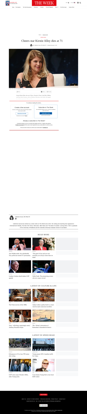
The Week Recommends (27, 7)
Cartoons (42, 7)
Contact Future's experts (33, 399)
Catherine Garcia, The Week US (40, 45)
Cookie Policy (62, 399)
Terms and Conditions (45, 399)
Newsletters (36, 7)
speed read (43, 37)
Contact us (45, 127)
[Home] (13, 7)
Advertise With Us (31, 401)
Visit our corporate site (58, 410)
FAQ (36, 401)
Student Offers (71, 7)
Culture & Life (45, 34)
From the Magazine (49, 7)
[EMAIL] (16, 218)
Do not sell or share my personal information (49, 401)
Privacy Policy (54, 399)
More (56, 7)
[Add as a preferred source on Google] (43, 405)
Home (40, 34)
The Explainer (18, 7)
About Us (24, 399)
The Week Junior (63, 7)
